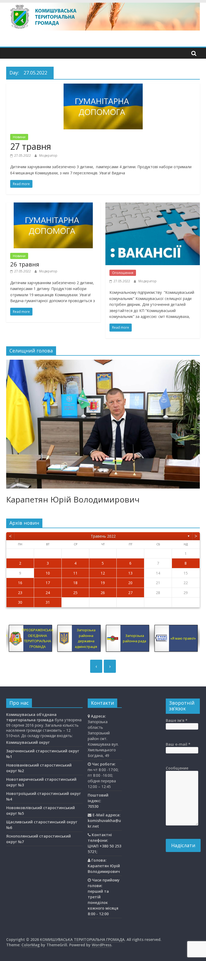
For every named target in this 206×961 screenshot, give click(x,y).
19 (103, 582)
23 (20, 592)
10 (48, 573)
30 (20, 602)
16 (20, 582)
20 (130, 582)
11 (75, 573)
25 (75, 592)
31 (48, 602)
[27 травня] (103, 87)
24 (48, 592)
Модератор (48, 155)
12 (103, 573)
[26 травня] (53, 206)
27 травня (30, 146)
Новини (19, 137)
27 (130, 592)
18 (75, 582)
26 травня (24, 264)
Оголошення (122, 273)
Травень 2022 (103, 536)
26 (103, 592)
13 (130, 573)
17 (48, 582)
